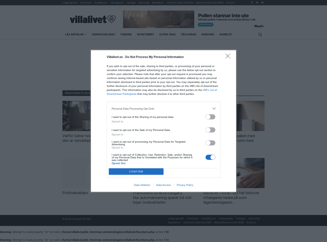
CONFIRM (136, 171)
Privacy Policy (185, 184)
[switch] (210, 116)
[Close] (229, 57)
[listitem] (163, 109)
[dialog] (163, 121)
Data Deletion (142, 184)
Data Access (163, 184)
